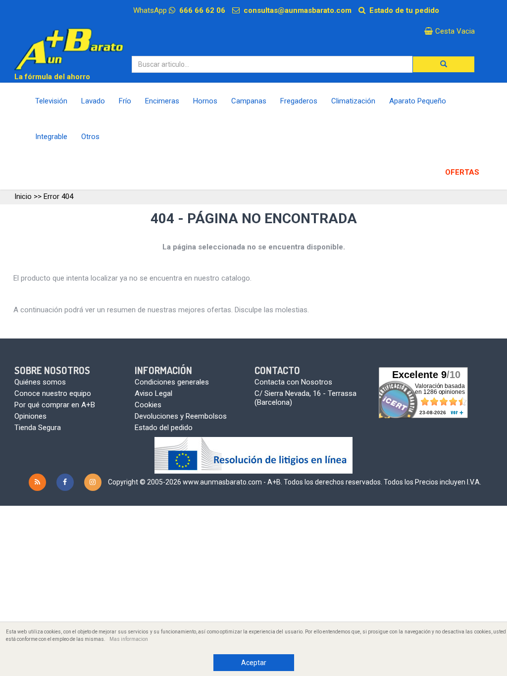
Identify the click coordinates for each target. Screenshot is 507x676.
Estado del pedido (164, 427)
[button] (443, 64)
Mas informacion (128, 639)
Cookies (148, 404)
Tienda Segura (37, 427)
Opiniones (30, 416)
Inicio (23, 196)
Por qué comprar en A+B (54, 404)
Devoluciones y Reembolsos (181, 416)
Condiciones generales (172, 382)
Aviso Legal (153, 393)
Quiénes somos (40, 382)
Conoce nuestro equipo (52, 393)
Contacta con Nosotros (293, 382)
